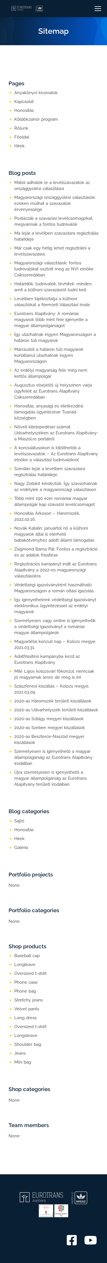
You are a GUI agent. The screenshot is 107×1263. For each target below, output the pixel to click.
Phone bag (25, 991)
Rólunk (21, 128)
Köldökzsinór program (36, 119)
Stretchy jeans (28, 1000)
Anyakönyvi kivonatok (36, 92)
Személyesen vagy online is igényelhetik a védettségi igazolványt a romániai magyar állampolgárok (55, 626)
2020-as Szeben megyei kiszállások (49, 727)
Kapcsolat (24, 101)
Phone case (26, 982)
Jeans (20, 1053)
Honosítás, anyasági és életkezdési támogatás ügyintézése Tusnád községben (48, 412)
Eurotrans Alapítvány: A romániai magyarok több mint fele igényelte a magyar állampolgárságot (51, 319)
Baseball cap (27, 955)
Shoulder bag (27, 1044)
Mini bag (22, 1062)
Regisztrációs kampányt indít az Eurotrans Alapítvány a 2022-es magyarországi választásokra (55, 570)
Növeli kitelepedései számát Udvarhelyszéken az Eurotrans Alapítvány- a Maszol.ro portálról (56, 433)
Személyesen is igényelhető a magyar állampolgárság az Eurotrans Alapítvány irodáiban (53, 757)
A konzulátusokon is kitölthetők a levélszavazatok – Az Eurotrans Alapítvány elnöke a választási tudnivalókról (56, 453)
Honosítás (24, 110)
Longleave (24, 964)
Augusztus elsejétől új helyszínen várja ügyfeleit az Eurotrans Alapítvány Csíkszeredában (53, 391)
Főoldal (21, 137)
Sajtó (19, 820)
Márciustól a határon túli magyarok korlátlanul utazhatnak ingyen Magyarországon (48, 355)
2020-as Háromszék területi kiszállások (52, 701)
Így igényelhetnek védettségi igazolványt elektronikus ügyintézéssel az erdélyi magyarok (55, 605)
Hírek (19, 146)
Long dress (25, 1017)
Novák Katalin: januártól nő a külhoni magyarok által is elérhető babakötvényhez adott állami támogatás (54, 534)
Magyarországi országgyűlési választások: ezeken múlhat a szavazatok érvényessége (55, 203)
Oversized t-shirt (30, 973)
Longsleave (25, 1035)
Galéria (21, 847)
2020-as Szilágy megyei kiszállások (49, 718)
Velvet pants (26, 1008)
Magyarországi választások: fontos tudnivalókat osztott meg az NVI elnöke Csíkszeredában (54, 269)
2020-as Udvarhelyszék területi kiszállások (56, 709)
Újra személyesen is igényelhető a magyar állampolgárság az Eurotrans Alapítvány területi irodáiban (50, 778)
